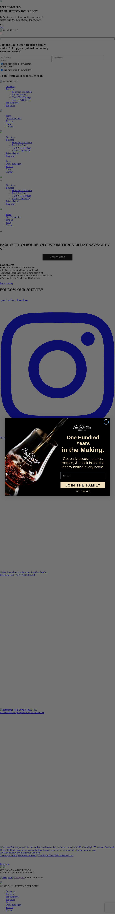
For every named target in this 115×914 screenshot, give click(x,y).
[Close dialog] (106, 422)
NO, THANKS (83, 491)
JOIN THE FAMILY (83, 485)
